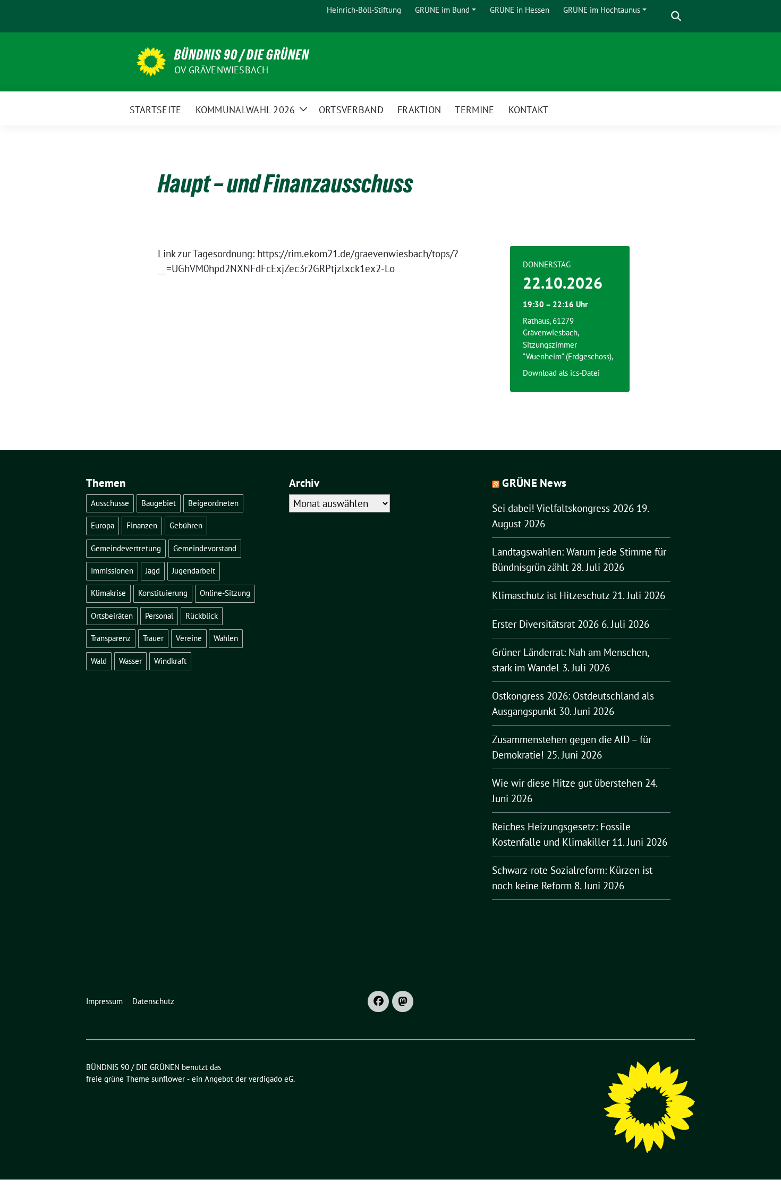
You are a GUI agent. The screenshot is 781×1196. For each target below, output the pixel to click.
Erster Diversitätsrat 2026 (545, 624)
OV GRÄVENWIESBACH (221, 70)
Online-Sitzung (225, 593)
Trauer (153, 638)
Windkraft (170, 661)
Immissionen (112, 571)
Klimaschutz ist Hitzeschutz (550, 595)
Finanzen (141, 525)
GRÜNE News (534, 483)
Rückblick (201, 616)
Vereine (189, 638)
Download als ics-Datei (561, 373)
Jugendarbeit (193, 571)
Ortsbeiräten (112, 616)
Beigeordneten (213, 503)
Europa (102, 525)
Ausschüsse (110, 503)
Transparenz (111, 638)
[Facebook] (378, 1001)
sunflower (168, 1079)
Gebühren (185, 525)
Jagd (153, 571)
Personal (159, 616)
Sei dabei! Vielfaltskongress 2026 (563, 508)
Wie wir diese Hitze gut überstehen (567, 783)
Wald (99, 661)
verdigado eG (271, 1079)
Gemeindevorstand (204, 548)
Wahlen (226, 638)
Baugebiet (158, 503)
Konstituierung (163, 593)
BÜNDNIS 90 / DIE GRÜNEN (241, 55)
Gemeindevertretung (126, 548)
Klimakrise (108, 593)
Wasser (130, 661)
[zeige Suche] (676, 16)
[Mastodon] (402, 1001)
